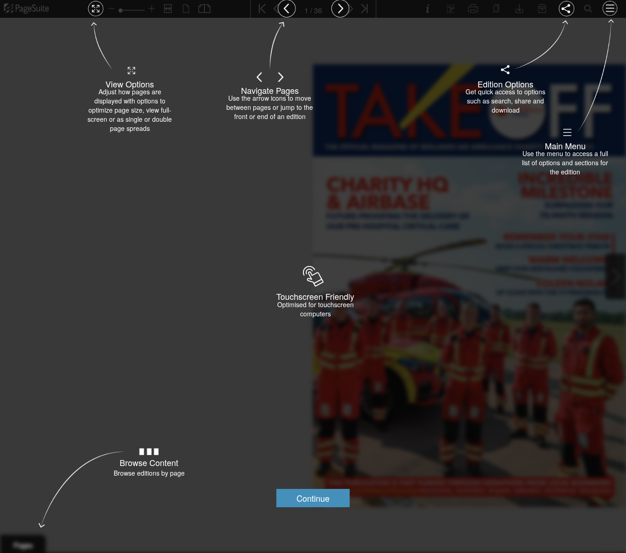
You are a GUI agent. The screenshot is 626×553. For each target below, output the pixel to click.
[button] (313, 498)
